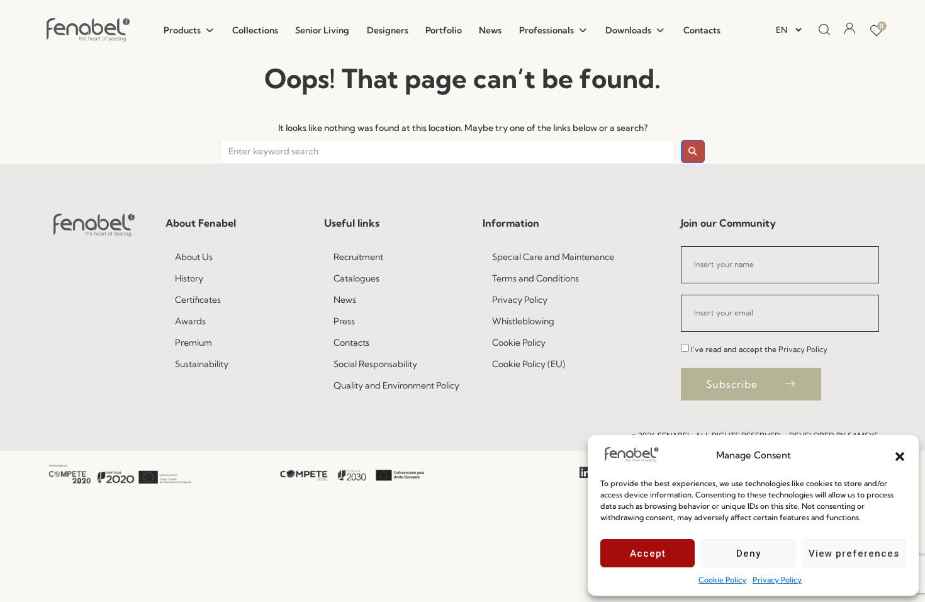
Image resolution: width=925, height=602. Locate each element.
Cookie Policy (722, 579)
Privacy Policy (777, 579)
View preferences (854, 553)
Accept (648, 553)
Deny (748, 553)
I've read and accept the (759, 349)
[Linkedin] (585, 473)
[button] (900, 455)
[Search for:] (447, 152)
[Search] (821, 30)
